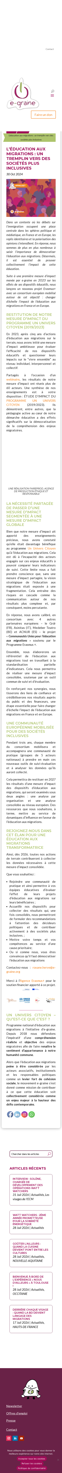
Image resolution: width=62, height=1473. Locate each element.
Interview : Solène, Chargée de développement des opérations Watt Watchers (28, 1185)
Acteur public (21, 15)
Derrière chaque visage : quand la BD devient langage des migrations (30, 1314)
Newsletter (14, 1406)
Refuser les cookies (32, 1463)
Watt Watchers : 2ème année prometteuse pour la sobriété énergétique (29, 1220)
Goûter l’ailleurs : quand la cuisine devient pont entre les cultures (30, 1248)
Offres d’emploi (16, 1413)
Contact (50, 49)
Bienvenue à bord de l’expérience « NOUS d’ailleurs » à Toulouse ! (30, 1281)
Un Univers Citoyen (42, 548)
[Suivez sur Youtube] (21, 1438)
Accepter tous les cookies (31, 1458)
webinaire (13, 379)
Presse (11, 1420)
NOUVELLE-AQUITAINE (28, 1260)
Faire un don (43, 114)
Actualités (37, 1195)
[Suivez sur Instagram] (8, 1438)
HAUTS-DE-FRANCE (25, 1327)
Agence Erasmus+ (32, 980)
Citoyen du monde (27, 19)
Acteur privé (45, 15)
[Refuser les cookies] (58, 1459)
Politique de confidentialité (32, 1468)
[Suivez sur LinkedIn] (15, 1438)
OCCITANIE (20, 1293)
